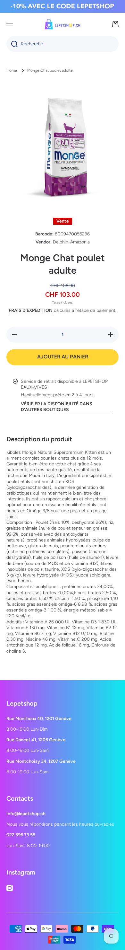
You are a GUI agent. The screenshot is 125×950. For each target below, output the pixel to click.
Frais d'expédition (31, 310)
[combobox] (62, 44)
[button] (115, 24)
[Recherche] (12, 44)
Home (11, 70)
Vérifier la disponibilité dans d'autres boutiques (56, 406)
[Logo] (62, 24)
